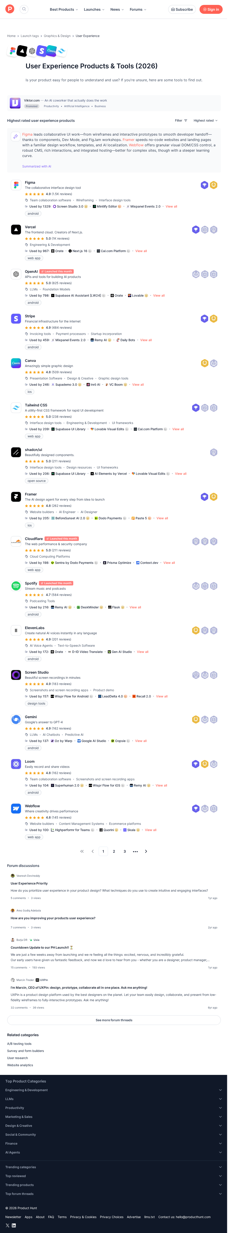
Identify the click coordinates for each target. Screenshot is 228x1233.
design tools (36, 703)
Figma (27, 134)
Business (100, 106)
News (115, 9)
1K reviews (60, 238)
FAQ (51, 1217)
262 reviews (61, 505)
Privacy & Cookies (83, 1217)
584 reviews (62, 595)
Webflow (136, 145)
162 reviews (61, 728)
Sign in (213, 9)
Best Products (62, 9)
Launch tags (30, 36)
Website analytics (20, 1065)
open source (37, 481)
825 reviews (62, 283)
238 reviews (62, 416)
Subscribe (184, 9)
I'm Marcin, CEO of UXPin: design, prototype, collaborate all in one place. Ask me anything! (79, 987)
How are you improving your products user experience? (53, 918)
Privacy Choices (111, 1217)
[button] (206, 120)
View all (171, 206)
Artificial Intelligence (77, 106)
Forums (136, 9)
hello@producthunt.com (193, 1217)
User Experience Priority (29, 883)
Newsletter (13, 1217)
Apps (28, 1217)
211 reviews (61, 461)
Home (11, 36)
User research (17, 1058)
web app (34, 258)
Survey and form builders (25, 1051)
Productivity (51, 106)
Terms (62, 1217)
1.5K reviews (62, 194)
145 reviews (61, 817)
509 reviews (62, 372)
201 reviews (61, 639)
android (33, 213)
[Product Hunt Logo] (9, 9)
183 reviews (61, 684)
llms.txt (149, 1217)
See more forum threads (114, 1020)
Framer (128, 139)
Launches (92, 9)
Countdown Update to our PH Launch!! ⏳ (42, 947)
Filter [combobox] (178, 120)
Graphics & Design (57, 36)
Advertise (134, 1217)
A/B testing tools (19, 1044)
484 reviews (62, 327)
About (40, 1217)
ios (30, 391)
